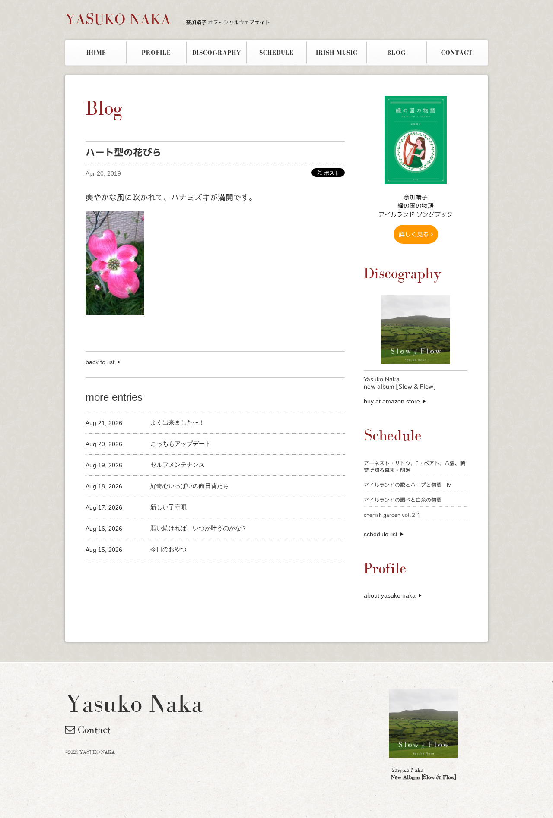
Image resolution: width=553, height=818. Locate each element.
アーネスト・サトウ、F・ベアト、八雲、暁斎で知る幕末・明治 (414, 466)
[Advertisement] (187, 575)
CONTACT (457, 52)
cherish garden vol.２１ (392, 515)
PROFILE (156, 52)
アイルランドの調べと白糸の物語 (403, 499)
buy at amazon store (392, 401)
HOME (96, 52)
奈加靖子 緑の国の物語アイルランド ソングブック (415, 205)
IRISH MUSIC (336, 52)
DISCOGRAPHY (216, 52)
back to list (100, 362)
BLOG (396, 52)
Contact (93, 729)
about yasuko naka (390, 595)
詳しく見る (415, 234)
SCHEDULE (276, 52)
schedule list (380, 534)
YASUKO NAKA (167, 19)
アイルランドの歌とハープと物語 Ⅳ (407, 484)
